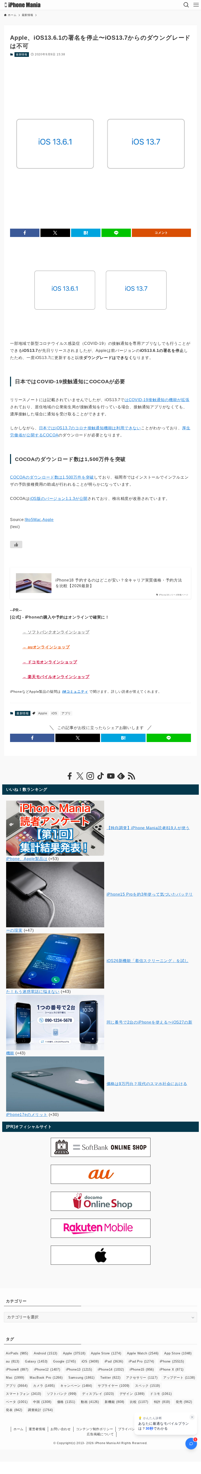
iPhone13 (79, 1369)
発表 (14, 1410)
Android (45, 1353)
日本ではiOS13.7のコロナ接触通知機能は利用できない (90, 428)
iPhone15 (142, 1369)
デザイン (132, 1394)
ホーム (18, 1429)
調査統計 (40, 1410)
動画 (90, 1402)
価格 (66, 1402)
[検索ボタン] (186, 5)
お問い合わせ (60, 1429)
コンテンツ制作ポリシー (94, 1429)
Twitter (110, 1377)
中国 (42, 1402)
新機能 (114, 1402)
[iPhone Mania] (22, 5)
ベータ (16, 1402)
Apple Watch (143, 1353)
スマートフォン (23, 1394)
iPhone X (172, 1369)
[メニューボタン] (196, 5)
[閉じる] (192, 1417)
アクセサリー (141, 1377)
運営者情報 (37, 1429)
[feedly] (121, 776)
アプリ (66, 713)
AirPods (17, 1353)
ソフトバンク (62, 1394)
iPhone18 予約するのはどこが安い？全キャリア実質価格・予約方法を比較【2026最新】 (118, 583)
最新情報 (21, 54)
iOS (54, 713)
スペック (147, 1385)
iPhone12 (47, 1369)
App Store (178, 1353)
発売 (184, 1402)
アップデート (179, 1377)
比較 (139, 1402)
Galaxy (36, 1361)
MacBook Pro (46, 1377)
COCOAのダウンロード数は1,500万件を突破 (52, 477)
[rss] (131, 776)
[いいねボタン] (16, 544)
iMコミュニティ (75, 692)
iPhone (172, 1361)
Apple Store (106, 1353)
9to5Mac (33, 520)
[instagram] (90, 776)
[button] (24, 233)
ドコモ (161, 1394)
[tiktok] (100, 776)
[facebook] (69, 776)
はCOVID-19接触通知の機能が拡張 (157, 400)
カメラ (44, 1385)
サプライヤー (113, 1385)
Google (64, 1361)
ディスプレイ (98, 1394)
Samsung (81, 1377)
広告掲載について (100, 1434)
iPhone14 (111, 1369)
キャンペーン (76, 1385)
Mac (15, 1377)
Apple (48, 520)
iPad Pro (141, 1361)
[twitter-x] (79, 776)
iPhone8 (17, 1369)
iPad (114, 1361)
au (12, 1361)
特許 (162, 1402)
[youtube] (110, 776)
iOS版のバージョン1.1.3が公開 (59, 498)
